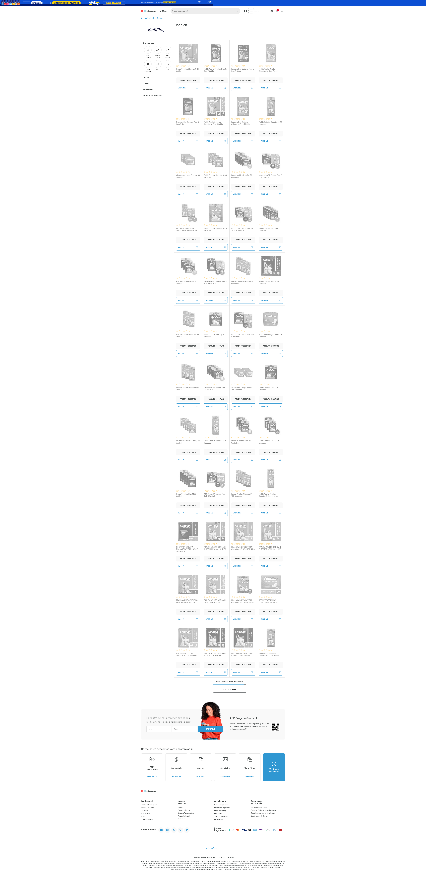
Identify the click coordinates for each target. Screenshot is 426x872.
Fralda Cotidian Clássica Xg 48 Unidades (215, 176)
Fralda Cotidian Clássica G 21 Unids (187, 70)
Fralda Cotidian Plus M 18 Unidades (269, 282)
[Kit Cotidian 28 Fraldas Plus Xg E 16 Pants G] (243, 213)
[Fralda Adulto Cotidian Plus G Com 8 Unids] (188, 106)
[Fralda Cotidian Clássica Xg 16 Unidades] (215, 213)
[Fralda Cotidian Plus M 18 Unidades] (271, 266)
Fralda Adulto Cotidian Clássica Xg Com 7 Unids (268, 70)
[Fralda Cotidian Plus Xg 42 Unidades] (188, 266)
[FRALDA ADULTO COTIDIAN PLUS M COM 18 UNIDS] (215, 637)
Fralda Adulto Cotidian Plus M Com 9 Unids (242, 70)
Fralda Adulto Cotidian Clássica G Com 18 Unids (268, 495)
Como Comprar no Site (222, 805)
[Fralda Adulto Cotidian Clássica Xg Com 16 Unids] (188, 637)
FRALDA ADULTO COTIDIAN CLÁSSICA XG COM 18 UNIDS (243, 548)
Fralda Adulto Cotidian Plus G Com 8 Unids (187, 123)
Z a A (167, 69)
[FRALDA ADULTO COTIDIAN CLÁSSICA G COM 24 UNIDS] (271, 531)
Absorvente (148, 89)
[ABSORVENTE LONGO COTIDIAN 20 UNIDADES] (271, 584)
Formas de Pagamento (222, 808)
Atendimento (220, 801)
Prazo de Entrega (220, 811)
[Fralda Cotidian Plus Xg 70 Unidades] (243, 159)
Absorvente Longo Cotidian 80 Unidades (188, 176)
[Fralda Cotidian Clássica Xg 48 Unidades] (215, 159)
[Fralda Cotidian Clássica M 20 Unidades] (271, 106)
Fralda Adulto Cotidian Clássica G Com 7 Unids (240, 123)
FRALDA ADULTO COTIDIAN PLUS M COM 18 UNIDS (215, 654)
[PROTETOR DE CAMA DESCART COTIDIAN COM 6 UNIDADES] (188, 531)
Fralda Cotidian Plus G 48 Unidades (241, 442)
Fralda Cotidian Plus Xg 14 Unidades (214, 336)
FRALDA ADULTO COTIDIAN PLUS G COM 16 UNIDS (242, 654)
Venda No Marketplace (149, 805)
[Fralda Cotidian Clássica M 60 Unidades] (188, 372)
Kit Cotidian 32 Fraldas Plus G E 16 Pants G (270, 176)
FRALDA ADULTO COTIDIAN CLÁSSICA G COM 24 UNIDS (270, 548)
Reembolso (218, 813)
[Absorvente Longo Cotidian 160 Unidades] (243, 372)
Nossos (182, 802)
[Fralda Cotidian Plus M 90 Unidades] (188, 478)
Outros (146, 77)
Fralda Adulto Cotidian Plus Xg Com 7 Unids (215, 70)
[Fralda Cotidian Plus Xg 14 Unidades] (215, 319)
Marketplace (218, 819)
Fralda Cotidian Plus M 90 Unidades (186, 495)
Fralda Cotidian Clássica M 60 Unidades (187, 389)
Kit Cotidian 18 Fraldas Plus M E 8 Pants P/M (215, 389)
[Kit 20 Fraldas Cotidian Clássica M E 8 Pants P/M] (188, 213)
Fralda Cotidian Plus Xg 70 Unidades (241, 176)
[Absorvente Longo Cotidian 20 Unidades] (271, 319)
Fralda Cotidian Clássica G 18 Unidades (215, 442)
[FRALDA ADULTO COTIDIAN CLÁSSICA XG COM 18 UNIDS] (243, 531)
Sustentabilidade (147, 819)
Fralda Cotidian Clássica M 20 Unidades (270, 123)
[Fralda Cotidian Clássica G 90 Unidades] (243, 266)
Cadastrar (210, 729)
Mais (148, 56)
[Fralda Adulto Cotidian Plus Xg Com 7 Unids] (216, 53)
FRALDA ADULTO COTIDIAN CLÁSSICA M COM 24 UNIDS (215, 548)
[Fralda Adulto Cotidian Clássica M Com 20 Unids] (271, 637)
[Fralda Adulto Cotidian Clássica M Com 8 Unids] (215, 106)
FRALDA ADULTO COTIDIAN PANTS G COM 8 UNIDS (215, 601)
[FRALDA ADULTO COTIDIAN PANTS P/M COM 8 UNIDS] (188, 584)
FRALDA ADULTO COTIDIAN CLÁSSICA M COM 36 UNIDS (242, 601)
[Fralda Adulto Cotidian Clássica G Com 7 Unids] (243, 106)
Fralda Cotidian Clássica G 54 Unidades (187, 336)
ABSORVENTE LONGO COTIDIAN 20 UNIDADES (268, 601)
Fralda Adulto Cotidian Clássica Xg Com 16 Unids (186, 654)
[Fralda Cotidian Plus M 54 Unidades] (271, 425)
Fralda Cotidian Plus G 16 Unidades (268, 389)
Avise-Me (181, 88)
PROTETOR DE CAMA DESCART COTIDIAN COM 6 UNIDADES (187, 549)
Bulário (143, 816)
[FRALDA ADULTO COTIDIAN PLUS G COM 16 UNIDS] (243, 637)
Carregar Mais (229, 689)
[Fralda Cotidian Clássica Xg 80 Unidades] (188, 425)
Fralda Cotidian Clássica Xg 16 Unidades (215, 229)
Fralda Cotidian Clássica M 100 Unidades (241, 495)
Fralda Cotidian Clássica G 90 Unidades (242, 282)
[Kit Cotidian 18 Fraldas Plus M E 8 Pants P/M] (215, 372)
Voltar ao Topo (212, 848)
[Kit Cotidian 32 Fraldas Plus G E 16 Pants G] (271, 159)
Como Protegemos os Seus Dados (263, 813)
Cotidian (160, 18)
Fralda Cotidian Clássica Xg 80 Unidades (188, 442)
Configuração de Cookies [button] (259, 816)
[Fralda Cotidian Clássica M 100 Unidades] (243, 478)
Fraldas (146, 83)
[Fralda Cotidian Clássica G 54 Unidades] (188, 319)
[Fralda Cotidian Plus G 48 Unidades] (243, 425)
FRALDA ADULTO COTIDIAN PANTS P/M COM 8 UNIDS (187, 601)
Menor (157, 56)
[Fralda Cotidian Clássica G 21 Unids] (188, 53)
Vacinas (180, 807)
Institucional (147, 801)
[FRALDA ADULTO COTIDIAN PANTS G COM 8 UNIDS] (215, 584)
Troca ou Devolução (221, 816)
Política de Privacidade (259, 807)
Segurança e (256, 802)
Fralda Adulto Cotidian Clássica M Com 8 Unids (213, 123)
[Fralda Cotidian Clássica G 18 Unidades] (215, 425)
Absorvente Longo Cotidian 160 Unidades (241, 389)
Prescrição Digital (184, 816)
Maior (168, 56)
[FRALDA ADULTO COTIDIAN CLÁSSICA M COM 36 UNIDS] (243, 584)
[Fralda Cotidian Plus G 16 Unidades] (271, 372)
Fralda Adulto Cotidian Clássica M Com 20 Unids (269, 654)
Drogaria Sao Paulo (148, 18)
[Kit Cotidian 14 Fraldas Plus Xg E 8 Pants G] (215, 478)
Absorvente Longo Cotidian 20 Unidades (270, 336)
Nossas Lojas (145, 813)
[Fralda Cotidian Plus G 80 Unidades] (271, 213)
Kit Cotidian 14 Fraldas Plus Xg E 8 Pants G (214, 495)
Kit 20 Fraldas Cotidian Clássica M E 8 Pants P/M (186, 229)
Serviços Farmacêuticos (186, 813)
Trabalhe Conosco (147, 808)
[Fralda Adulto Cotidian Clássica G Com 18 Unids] (271, 478)
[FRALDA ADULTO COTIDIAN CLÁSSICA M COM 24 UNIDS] (215, 531)
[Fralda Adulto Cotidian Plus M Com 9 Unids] (243, 53)
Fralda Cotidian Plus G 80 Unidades (268, 229)
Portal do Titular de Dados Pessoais (263, 810)
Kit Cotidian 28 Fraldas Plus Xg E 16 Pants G (242, 229)
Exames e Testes (184, 810)
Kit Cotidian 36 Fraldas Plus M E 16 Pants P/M (215, 282)
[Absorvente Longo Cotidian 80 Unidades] (188, 159)
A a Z (158, 69)
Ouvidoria (144, 811)
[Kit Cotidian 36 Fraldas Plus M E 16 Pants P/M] (215, 266)
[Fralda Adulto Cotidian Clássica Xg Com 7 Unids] (271, 53)
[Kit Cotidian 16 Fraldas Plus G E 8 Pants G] (243, 319)
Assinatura (181, 819)
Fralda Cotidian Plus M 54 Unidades (269, 442)
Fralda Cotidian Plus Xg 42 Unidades (186, 282)
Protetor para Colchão (152, 95)
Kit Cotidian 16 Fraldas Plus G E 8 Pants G (242, 336)
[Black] (213, 3)
